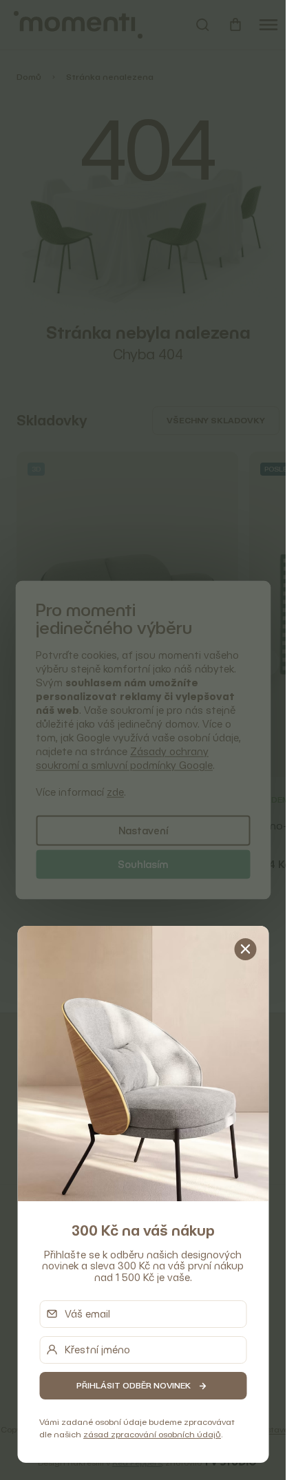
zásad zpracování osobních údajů (152, 1434)
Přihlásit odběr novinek (133, 1385)
